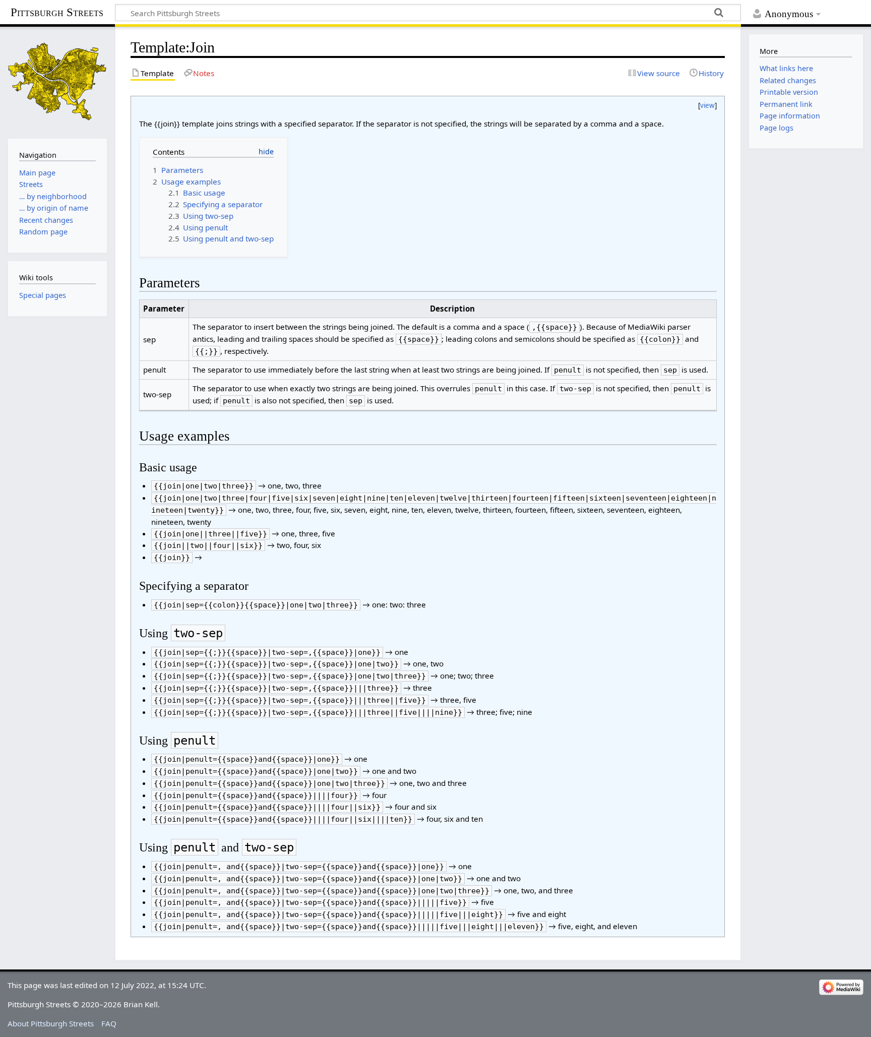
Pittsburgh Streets (57, 12)
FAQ (108, 1023)
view (707, 105)
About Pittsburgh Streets (51, 1023)
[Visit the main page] (57, 81)
